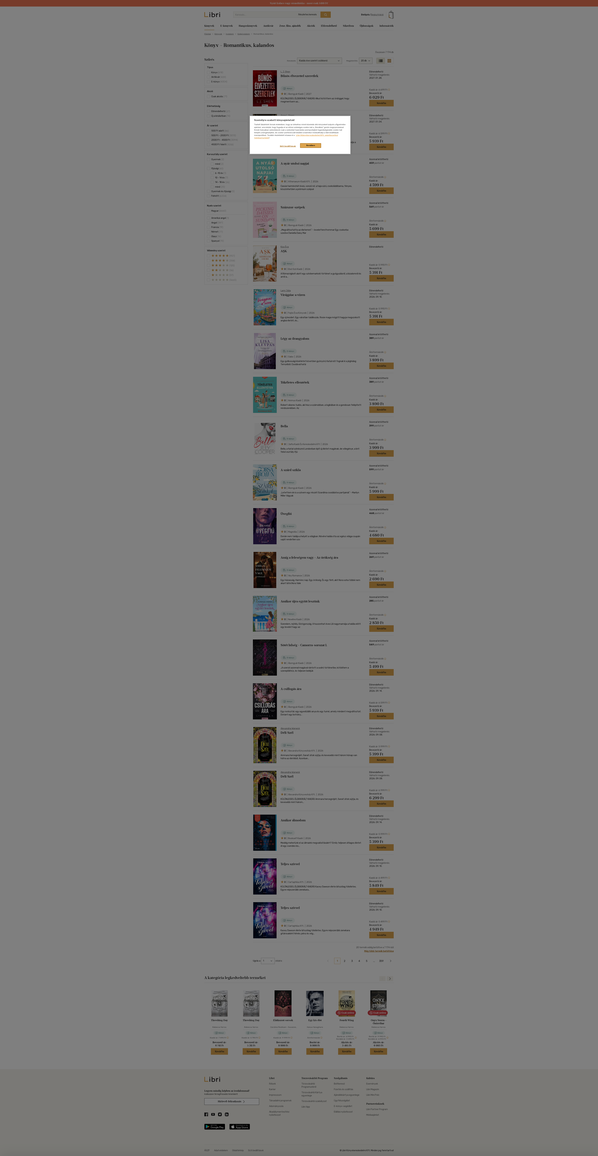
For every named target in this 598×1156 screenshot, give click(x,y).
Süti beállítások (288, 146)
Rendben (310, 145)
